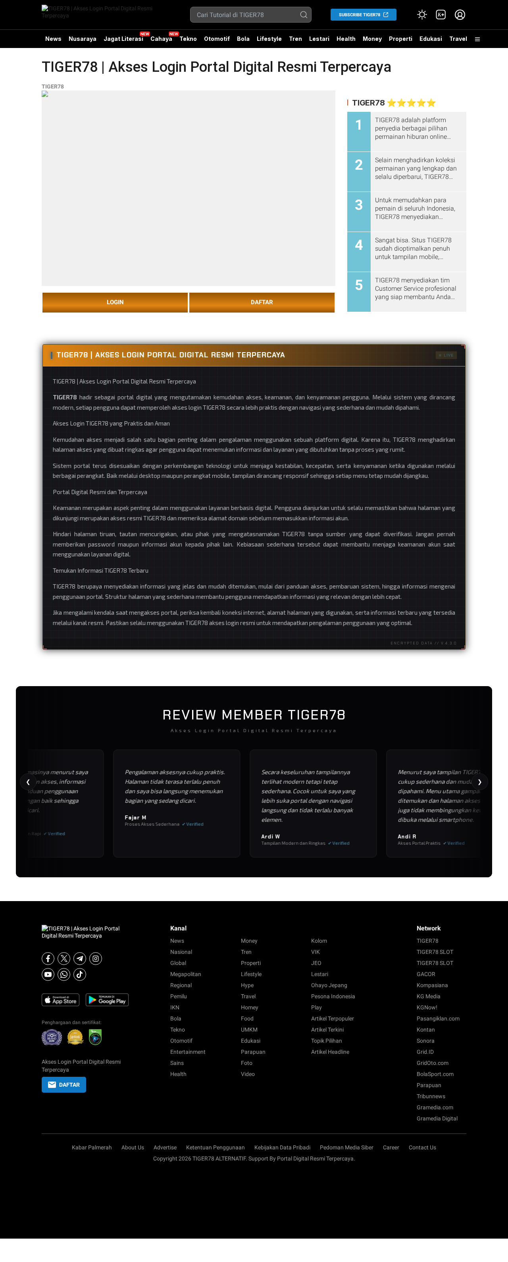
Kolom (319, 941)
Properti (400, 38)
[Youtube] (48, 974)
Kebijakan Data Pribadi (282, 1147)
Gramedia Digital (437, 1118)
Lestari (319, 41)
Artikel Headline (330, 1052)
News (53, 38)
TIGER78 (53, 86)
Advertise (165, 1147)
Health (346, 38)
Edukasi (430, 38)
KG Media (429, 996)
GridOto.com (432, 1063)
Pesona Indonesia (333, 996)
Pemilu (178, 996)
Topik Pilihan (326, 1041)
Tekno (188, 38)
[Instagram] (95, 958)
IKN (174, 1007)
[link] (441, 14)
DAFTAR (262, 302)
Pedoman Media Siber (346, 1147)
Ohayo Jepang (329, 985)
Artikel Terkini (327, 1029)
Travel (458, 38)
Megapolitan (185, 974)
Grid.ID (425, 1052)
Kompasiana (432, 985)
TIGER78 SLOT (435, 952)
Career (391, 1147)
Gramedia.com (435, 1107)
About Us (132, 1147)
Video (248, 1074)
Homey (249, 1007)
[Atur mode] (422, 14)
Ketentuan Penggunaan (215, 1147)
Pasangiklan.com (438, 1018)
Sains (177, 1063)
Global (178, 963)
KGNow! (427, 1007)
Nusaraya (82, 38)
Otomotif (217, 38)
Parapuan (253, 1052)
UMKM (249, 1029)
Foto (246, 1063)
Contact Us (422, 1147)
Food (247, 1018)
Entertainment (188, 1052)
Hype (247, 985)
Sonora (426, 1041)
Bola (243, 38)
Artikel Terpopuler (332, 1018)
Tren (295, 38)
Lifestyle (269, 38)
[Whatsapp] (64, 974)
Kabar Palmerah (92, 1147)
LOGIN (115, 302)
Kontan (426, 1029)
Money (372, 38)
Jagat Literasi (123, 38)
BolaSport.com (435, 1074)
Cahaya (161, 38)
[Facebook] (48, 958)
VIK (315, 952)
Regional (181, 985)
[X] (64, 958)
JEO (316, 963)
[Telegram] (79, 958)
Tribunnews (431, 1096)
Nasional (181, 952)
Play (316, 1007)
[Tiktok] (79, 974)
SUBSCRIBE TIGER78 (359, 14)
